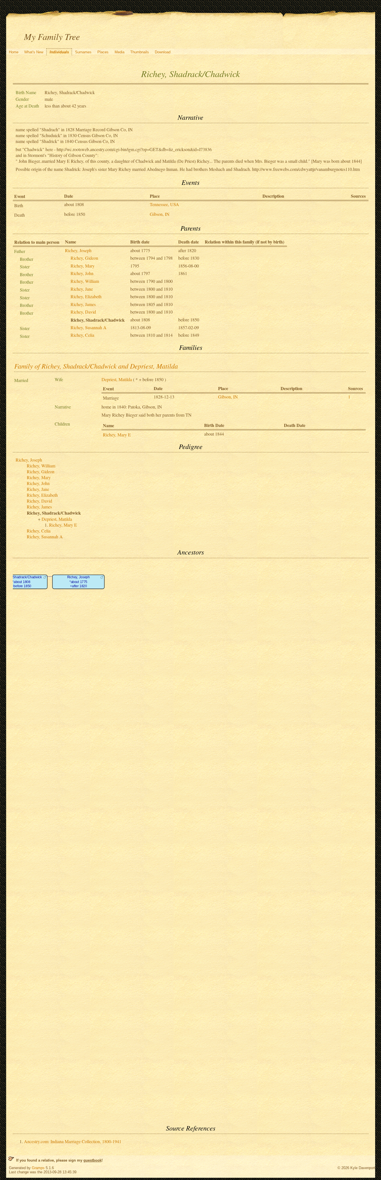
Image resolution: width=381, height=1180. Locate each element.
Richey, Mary (83, 266)
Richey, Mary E (117, 435)
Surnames (83, 52)
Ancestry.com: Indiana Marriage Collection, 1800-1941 (72, 1141)
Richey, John (82, 273)
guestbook (92, 1160)
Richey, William (85, 281)
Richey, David (83, 312)
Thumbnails (139, 52)
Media (119, 52)
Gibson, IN (160, 214)
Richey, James (83, 304)
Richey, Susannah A (89, 327)
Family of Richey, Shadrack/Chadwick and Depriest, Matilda (96, 365)
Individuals (59, 52)
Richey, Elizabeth (86, 296)
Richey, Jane (82, 289)
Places (102, 52)
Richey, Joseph (78, 250)
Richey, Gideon (84, 258)
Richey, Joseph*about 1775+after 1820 (78, 581)
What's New (33, 52)
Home (13, 52)
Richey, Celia (82, 335)
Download (162, 52)
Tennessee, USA (164, 204)
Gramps (38, 1168)
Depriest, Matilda (117, 379)
